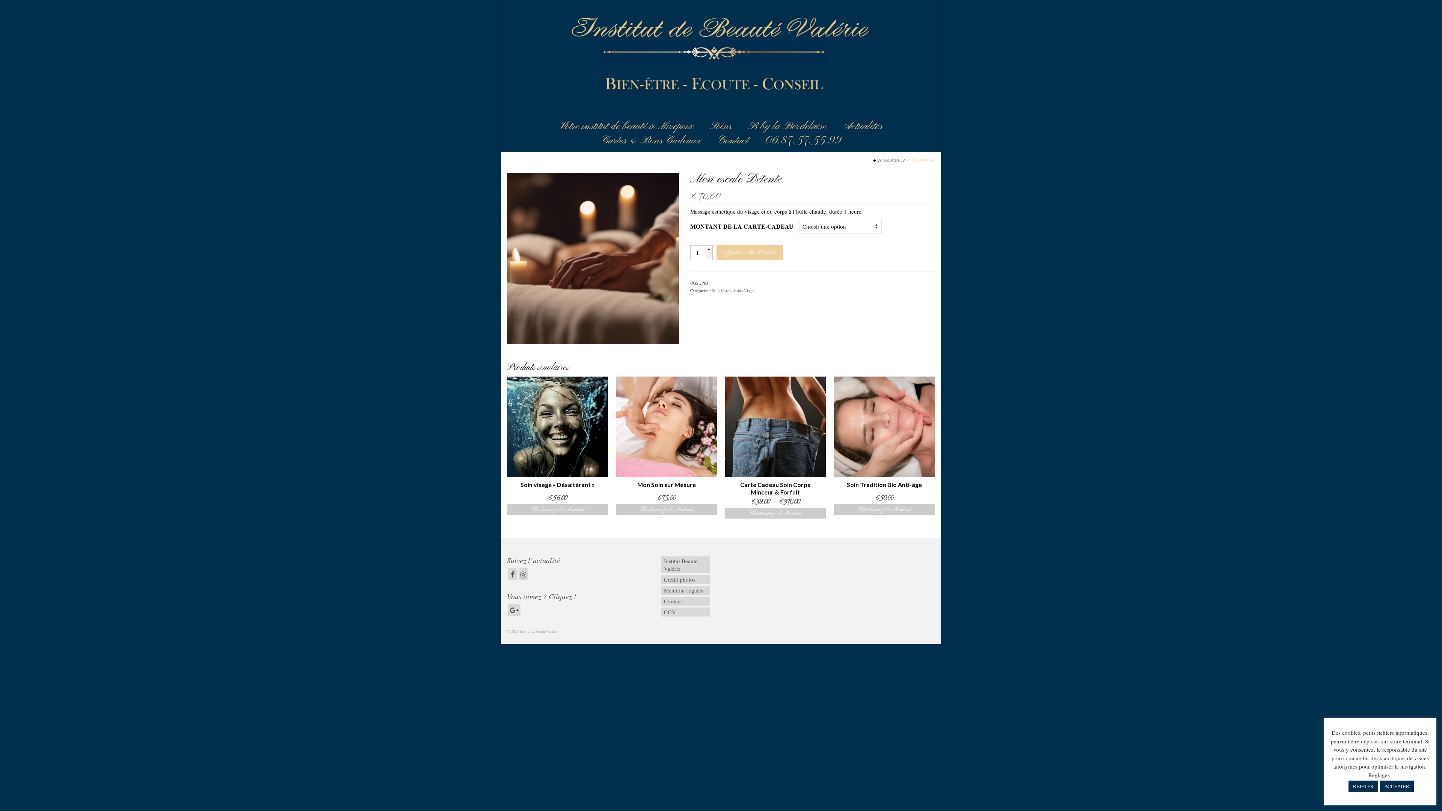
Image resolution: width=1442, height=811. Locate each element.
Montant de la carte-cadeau (741, 226)
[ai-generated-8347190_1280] (593, 257)
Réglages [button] (1379, 775)
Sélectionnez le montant (557, 509)
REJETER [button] (1363, 786)
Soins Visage (920, 160)
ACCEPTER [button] (1397, 786)
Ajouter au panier (749, 252)
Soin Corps (721, 290)
